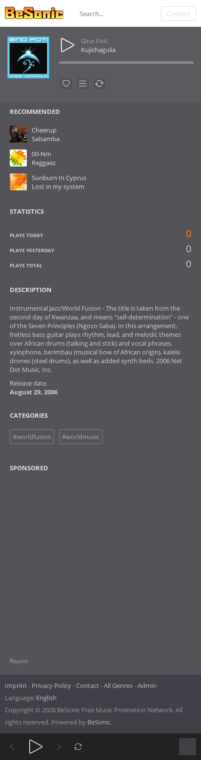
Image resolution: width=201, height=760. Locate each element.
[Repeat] (78, 746)
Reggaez (44, 162)
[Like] (66, 83)
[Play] (35, 746)
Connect (178, 13)
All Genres (118, 685)
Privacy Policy (51, 685)
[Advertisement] (57, 558)
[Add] (83, 83)
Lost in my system (58, 186)
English (46, 697)
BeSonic (98, 722)
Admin (147, 685)
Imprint (16, 685)
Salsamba (46, 138)
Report (19, 661)
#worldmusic (81, 436)
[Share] (99, 83)
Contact (87, 685)
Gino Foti (94, 41)
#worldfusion (32, 436)
